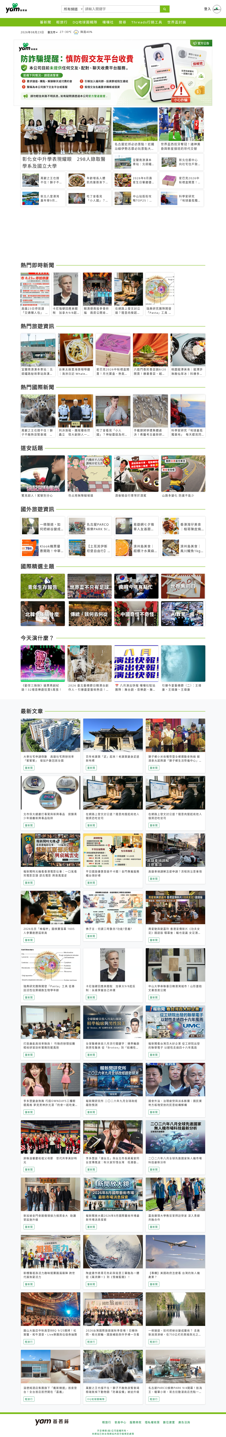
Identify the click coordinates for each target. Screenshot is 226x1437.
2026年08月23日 (32, 32)
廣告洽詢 (184, 1422)
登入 (207, 9)
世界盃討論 (176, 22)
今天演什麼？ (37, 637)
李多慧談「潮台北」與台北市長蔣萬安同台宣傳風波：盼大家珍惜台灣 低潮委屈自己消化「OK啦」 (112, 1162)
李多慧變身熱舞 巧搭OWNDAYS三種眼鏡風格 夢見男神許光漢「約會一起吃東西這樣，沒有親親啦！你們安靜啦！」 (49, 1105)
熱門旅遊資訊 (37, 326)
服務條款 (136, 1422)
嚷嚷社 (108, 22)
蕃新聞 (45, 22)
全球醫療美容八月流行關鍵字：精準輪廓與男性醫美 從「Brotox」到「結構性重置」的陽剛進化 (112, 1047)
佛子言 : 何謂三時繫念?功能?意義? (109, 929)
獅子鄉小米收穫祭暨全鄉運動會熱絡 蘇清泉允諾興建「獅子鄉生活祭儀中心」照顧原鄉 (175, 760)
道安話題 (32, 447)
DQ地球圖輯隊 (85, 22)
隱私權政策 (152, 1422)
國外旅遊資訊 (37, 509)
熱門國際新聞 (37, 387)
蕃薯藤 (15, 8)
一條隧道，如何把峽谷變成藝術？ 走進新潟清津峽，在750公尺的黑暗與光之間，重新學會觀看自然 (174, 1334)
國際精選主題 (37, 566)
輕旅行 (62, 22)
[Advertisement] (113, 235)
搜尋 (122, 22)
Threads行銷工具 (146, 22)
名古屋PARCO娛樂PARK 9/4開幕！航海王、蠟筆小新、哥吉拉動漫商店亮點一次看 (175, 1392)
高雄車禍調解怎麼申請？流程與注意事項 (175, 871)
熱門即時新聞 (37, 265)
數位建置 (169, 1422)
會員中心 (120, 1422)
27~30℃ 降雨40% (76, 32)
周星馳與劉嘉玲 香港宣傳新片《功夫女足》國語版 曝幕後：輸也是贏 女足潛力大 (174, 933)
